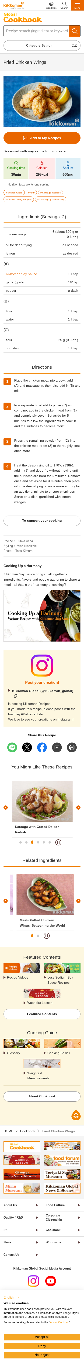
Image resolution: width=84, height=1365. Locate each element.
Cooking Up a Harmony (23, 566)
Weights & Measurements (38, 1075)
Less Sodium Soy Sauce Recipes (60, 980)
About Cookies (59, 1322)
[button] (11, 1297)
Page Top (76, 1114)
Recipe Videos (17, 977)
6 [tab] (50, 842)
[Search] (74, 31)
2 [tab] (26, 842)
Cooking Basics (58, 1053)
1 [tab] (20, 842)
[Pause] (58, 842)
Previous (6, 807)
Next (78, 807)
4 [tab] (38, 842)
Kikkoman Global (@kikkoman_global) (42, 691)
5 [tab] (44, 842)
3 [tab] (32, 842)
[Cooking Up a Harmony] (42, 592)
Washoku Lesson (39, 1003)
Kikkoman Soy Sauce (21, 274)
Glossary (13, 1053)
